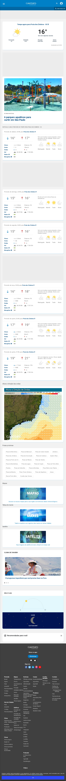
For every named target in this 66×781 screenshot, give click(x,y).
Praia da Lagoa (26, 464)
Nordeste (25, 722)
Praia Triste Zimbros (25, 472)
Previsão (6, 677)
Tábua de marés (18, 727)
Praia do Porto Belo (53, 464)
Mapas (16, 677)
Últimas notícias (27, 679)
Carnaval (25, 746)
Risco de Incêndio (16, 695)
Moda (25, 702)
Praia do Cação (38, 464)
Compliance (55, 679)
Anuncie (54, 681)
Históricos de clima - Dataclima (9, 721)
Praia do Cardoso (41, 456)
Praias (6, 693)
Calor (24, 732)
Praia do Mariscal (26, 452)
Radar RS (26, 743)
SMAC (34, 695)
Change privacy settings (57, 690)
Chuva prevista (8, 746)
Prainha (8, 468)
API (34, 700)
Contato (54, 677)
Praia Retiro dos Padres (50, 468)
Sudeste (25, 718)
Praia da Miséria (11, 472)
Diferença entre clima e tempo (8, 729)
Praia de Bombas (34, 468)
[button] (56, 3)
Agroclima (26, 681)
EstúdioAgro (26, 761)
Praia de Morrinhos (11, 452)
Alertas (25, 688)
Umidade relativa (18, 690)
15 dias (6, 691)
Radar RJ (6, 742)
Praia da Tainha (40, 460)
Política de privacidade (37, 774)
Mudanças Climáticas (26, 712)
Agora (6, 681)
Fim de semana (8, 688)
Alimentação (26, 684)
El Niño (25, 736)
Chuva (15, 681)
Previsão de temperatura (17, 714)
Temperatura (17, 679)
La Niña (25, 739)
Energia (25, 704)
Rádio (34, 686)
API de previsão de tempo (56, 699)
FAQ (53, 694)
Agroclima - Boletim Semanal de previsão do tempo (28, 695)
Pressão (16, 687)
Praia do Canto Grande (42, 452)
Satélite (16, 698)
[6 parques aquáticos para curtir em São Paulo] (33, 94)
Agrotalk (25, 759)
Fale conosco (56, 684)
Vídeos (25, 768)
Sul (24, 715)
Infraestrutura (27, 707)
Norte (25, 725)
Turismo (25, 741)
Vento (15, 692)
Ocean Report (37, 706)
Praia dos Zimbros (11, 456)
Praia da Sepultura (40, 472)
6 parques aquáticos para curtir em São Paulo (17, 118)
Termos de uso (56, 696)
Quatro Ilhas (54, 456)
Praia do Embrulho (19, 468)
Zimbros (55, 452)
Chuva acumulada (7, 749)
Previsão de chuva (17, 710)
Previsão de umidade (17, 718)
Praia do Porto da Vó (12, 460)
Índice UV (16, 725)
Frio (24, 727)
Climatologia (17, 730)
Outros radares (8, 744)
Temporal (26, 729)
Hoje (5, 684)
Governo (25, 709)
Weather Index (37, 710)
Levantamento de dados (37, 703)
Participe (45, 680)
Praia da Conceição (26, 456)
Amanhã (6, 686)
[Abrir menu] (3, 4)
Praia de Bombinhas (12, 464)
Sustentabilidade (28, 691)
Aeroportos (7, 695)
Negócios (26, 700)
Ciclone (25, 734)
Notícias (25, 677)
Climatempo (33, 656)
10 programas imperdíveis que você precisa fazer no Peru (26, 578)
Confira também (45, 677)
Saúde (25, 686)
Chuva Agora (7, 739)
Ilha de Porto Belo (11, 476)
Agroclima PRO (37, 697)
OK (33, 777)
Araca (52, 472)
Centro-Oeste (27, 720)
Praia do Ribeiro (27, 460)
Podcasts (6, 726)
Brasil (5, 679)
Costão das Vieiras (26, 476)
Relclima (6, 724)
